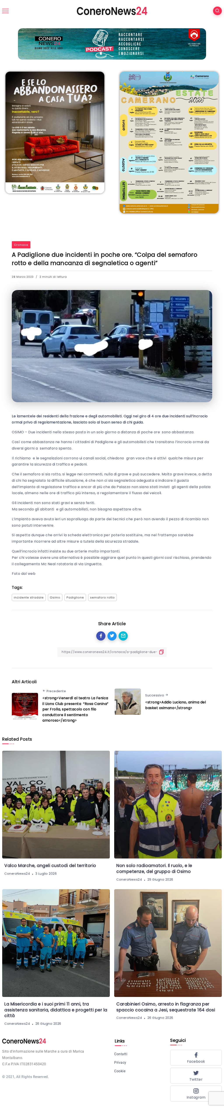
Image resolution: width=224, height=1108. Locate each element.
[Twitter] (196, 1075)
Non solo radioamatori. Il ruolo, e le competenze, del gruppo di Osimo (154, 868)
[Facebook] (196, 1057)
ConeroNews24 (17, 873)
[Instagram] (196, 1093)
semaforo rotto (102, 597)
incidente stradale (29, 597)
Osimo (55, 597)
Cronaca (21, 245)
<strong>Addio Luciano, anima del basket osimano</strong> (175, 705)
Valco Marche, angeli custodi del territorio (50, 866)
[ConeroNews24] (112, 10)
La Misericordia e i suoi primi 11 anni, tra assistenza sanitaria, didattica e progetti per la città (55, 1010)
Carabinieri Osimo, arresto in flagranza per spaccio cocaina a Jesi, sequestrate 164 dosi (165, 1007)
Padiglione (75, 597)
